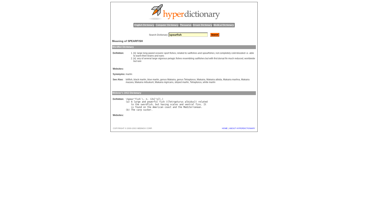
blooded (241, 53)
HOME (225, 128)
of (142, 58)
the (137, 104)
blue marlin (153, 79)
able (251, 53)
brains (150, 55)
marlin (129, 74)
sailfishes (192, 53)
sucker (147, 109)
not (217, 53)
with (211, 58)
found (138, 107)
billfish (129, 79)
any (139, 58)
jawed (151, 53)
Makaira (201, 79)
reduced (239, 58)
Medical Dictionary (224, 25)
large (139, 53)
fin (226, 58)
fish (137, 99)
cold (233, 53)
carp (139, 109)
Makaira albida (214, 79)
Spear (130, 99)
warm (139, 55)
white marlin (209, 82)
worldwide (249, 58)
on (144, 107)
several (148, 58)
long (145, 53)
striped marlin (182, 82)
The (133, 109)
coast (168, 107)
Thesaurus (185, 25)
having (165, 104)
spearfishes (208, 53)
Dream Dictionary (202, 25)
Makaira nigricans (164, 82)
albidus (189, 101)
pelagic (171, 58)
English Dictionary (144, 25)
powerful (152, 101)
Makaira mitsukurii (144, 82)
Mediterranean (192, 107)
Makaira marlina (231, 79)
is (132, 107)
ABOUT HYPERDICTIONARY (242, 128)
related (180, 53)
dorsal (221, 58)
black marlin (140, 79)
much (231, 58)
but (207, 58)
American (158, 107)
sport (166, 53)
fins (198, 104)
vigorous (162, 58)
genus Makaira (168, 79)
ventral (189, 104)
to (186, 53)
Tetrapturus (196, 82)
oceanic (159, 53)
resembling (188, 58)
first (216, 58)
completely (225, 53)
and (200, 53)
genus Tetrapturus (186, 79)
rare (139, 61)
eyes (161, 55)
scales (174, 104)
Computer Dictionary (167, 25)
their (144, 55)
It (205, 104)
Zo (152, 99)
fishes (173, 53)
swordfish (146, 104)
